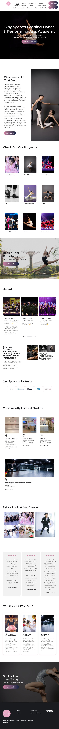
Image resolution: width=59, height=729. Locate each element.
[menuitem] (17, 4)
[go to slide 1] (23, 336)
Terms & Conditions (35, 713)
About (18, 710)
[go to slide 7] (30, 336)
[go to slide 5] (28, 336)
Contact (19, 713)
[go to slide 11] (35, 336)
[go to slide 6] (29, 336)
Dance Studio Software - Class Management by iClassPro (18, 720)
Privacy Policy (33, 710)
